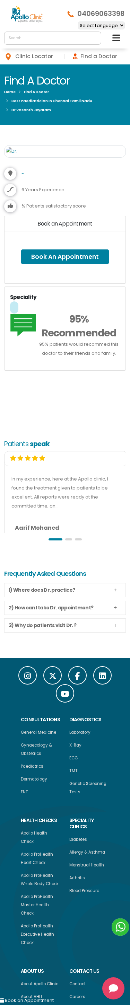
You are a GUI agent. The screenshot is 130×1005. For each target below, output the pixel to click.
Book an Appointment (29, 1000)
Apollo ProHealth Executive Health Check (37, 936)
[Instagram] (27, 677)
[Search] (94, 38)
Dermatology (34, 781)
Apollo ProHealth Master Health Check (37, 907)
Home (10, 92)
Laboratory (79, 734)
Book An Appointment (65, 257)
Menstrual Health (86, 867)
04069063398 (100, 13)
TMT (73, 772)
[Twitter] (52, 677)
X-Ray (75, 747)
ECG (73, 759)
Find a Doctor (98, 56)
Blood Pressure (84, 892)
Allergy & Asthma (87, 854)
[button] (55, 541)
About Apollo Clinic (39, 985)
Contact (77, 985)
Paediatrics (32, 768)
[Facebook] (77, 677)
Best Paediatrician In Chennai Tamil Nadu (51, 101)
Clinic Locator (34, 56)
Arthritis (77, 879)
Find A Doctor (36, 92)
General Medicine (38, 734)
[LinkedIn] (102, 677)
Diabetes (78, 841)
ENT (24, 793)
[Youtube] (65, 695)
